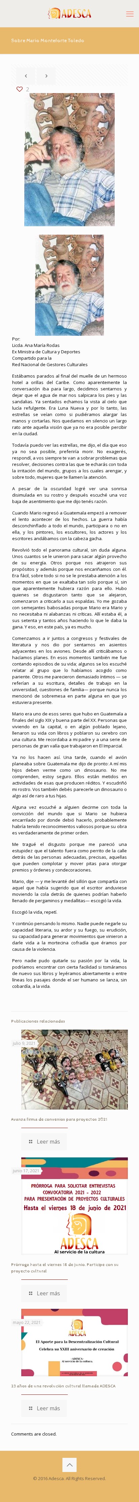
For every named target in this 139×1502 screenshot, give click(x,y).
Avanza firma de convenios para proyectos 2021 (59, 1119)
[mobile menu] (130, 13)
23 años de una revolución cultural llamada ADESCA (63, 1386)
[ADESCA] (69, 13)
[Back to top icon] (69, 1465)
